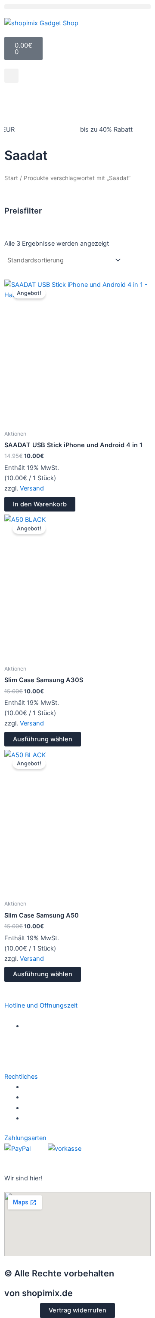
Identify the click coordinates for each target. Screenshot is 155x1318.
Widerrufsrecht (47, 1087)
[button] (77, 6)
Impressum (40, 1118)
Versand (32, 488)
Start (11, 178)
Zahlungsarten (25, 1138)
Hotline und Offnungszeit (41, 1005)
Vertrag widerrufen (77, 1310)
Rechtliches (21, 1076)
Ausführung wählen (42, 739)
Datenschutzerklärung (57, 1097)
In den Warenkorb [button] (40, 504)
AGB (30, 1108)
